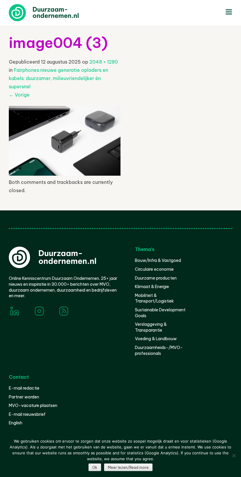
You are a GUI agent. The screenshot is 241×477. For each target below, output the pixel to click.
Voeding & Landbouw (156, 338)
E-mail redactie (24, 388)
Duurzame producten (156, 278)
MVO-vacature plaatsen (33, 405)
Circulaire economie (154, 269)
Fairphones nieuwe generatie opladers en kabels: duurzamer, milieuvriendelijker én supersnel (58, 78)
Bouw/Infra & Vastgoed (158, 260)
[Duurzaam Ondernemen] (53, 12)
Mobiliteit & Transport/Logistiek (154, 298)
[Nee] (234, 455)
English (15, 423)
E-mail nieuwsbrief (27, 414)
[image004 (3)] (64, 174)
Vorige (19, 95)
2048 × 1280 (103, 62)
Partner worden (24, 397)
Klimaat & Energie (152, 286)
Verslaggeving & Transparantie (151, 327)
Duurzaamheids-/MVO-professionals (159, 350)
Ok (94, 467)
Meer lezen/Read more (128, 467)
